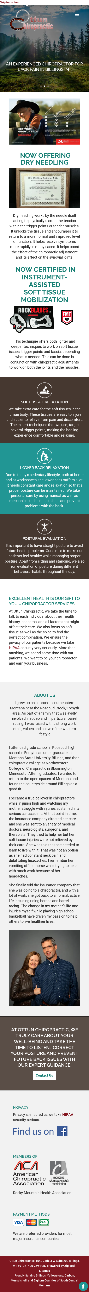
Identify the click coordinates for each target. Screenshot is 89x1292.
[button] (76, 18)
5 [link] (46, 1000)
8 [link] (57, 1000)
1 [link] (41, 86)
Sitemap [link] (44, 1270)
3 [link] (48, 86)
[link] (83, 1286)
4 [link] (42, 1000)
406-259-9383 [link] (65, 4)
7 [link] (53, 1000)
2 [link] (44, 86)
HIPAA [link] (14, 648)
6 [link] (50, 1000)
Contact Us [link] (44, 1075)
